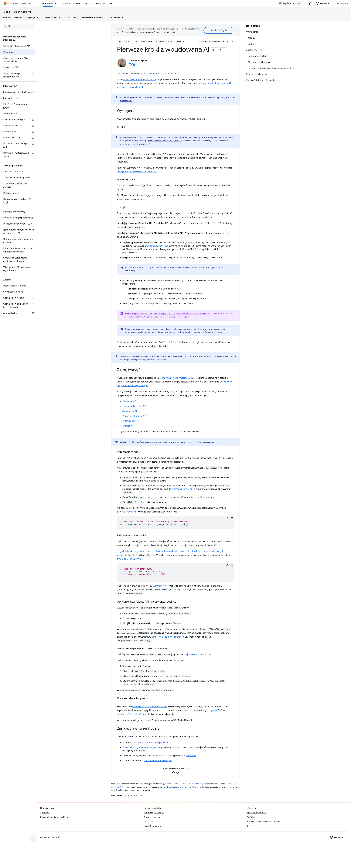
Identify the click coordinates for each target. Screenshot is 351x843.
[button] (18, 98)
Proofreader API (130, 421)
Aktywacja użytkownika (183, 489)
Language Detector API (134, 406)
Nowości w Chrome (103, 3)
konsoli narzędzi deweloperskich (168, 637)
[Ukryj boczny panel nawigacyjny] (33, 838)
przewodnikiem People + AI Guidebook (165, 140)
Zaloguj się (342, 3)
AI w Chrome (114, 17)
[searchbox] (18, 26)
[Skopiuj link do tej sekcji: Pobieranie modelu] (143, 452)
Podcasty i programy (153, 826)
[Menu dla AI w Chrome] (123, 17)
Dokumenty (47, 3)
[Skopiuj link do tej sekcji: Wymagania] (137, 111)
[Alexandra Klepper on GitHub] (130, 65)
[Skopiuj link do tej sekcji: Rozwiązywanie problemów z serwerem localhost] (169, 648)
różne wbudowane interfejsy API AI (176, 378)
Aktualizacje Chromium (154, 812)
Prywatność (55, 837)
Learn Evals (70, 17)
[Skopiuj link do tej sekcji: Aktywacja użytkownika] (149, 535)
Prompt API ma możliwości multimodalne (137, 171)
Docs (6, 12)
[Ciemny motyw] (227, 518)
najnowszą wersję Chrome (198, 654)
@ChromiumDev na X (256, 812)
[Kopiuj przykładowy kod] (232, 518)
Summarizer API (130, 411)
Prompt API (128, 426)
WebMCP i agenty (52, 17)
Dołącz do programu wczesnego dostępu (143, 747)
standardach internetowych (158, 760)
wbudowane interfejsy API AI (154, 742)
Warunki (43, 837)
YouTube (251, 817)
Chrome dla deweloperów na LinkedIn (263, 821)
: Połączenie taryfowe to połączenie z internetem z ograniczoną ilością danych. (166, 313)
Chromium (191, 755)
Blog (87, 3)
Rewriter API (140, 416)
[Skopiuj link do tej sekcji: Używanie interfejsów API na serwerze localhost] (180, 602)
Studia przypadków (71, 3)
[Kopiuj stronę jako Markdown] (221, 50)
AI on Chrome (23, 12)
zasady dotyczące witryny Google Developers (182, 787)
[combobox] (291, 3)
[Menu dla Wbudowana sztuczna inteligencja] (38, 17)
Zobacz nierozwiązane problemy (54, 817)
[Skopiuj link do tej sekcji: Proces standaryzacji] (151, 698)
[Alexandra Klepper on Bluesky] (133, 65)
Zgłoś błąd (44, 812)
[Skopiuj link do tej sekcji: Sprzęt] (128, 207)
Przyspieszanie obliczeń (92, 17)
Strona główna (123, 41)
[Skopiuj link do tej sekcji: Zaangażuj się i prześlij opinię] (162, 728)
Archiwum (148, 821)
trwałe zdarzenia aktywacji (130, 559)
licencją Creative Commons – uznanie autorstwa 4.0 (180, 784)
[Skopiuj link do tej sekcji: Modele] (129, 127)
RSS (249, 826)
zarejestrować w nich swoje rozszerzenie (199, 442)
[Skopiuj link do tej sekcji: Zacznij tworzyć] (143, 370)
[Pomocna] (228, 41)
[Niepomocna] (232, 41)
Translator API (129, 401)
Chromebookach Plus (157, 246)
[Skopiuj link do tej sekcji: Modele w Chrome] (138, 179)
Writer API (127, 416)
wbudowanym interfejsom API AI (139, 79)
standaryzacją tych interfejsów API (149, 706)
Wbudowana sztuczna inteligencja (19, 17)
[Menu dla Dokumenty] (56, 3)
